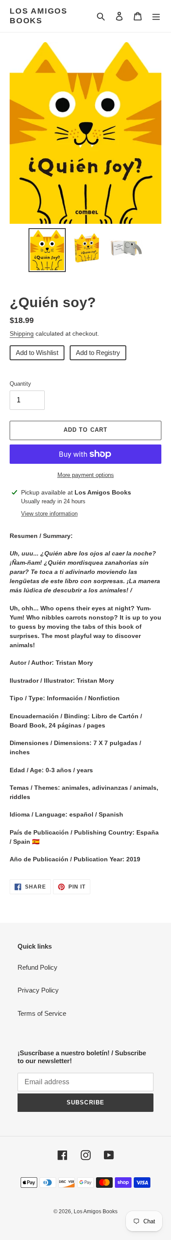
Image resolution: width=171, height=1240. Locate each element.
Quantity (20, 383)
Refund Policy (37, 967)
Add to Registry (98, 352)
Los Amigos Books (39, 16)
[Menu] (156, 16)
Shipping (22, 333)
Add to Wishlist (37, 352)
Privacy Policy (38, 990)
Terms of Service (42, 1013)
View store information (49, 513)
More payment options (85, 475)
